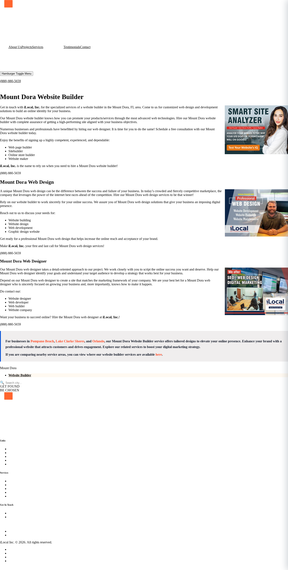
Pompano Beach (42, 341)
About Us (15, 47)
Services (37, 47)
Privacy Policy (18, 549)
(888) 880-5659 (10, 81)
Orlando (98, 341)
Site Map (14, 553)
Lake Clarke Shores (70, 341)
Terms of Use (17, 561)
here (159, 354)
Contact (85, 47)
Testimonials (71, 47)
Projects (27, 47)
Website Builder (19, 375)
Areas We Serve (19, 557)
